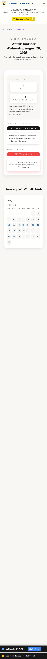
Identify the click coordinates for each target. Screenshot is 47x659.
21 (28, 231)
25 (14, 236)
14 (28, 225)
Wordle (9, 29)
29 (33, 236)
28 (28, 236)
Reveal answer (23, 154)
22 (33, 231)
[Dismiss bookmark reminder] (43, 656)
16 (38, 225)
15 (33, 225)
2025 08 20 (19, 29)
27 (23, 236)
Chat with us (34, 649)
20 (23, 231)
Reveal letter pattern (23, 128)
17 (9, 231)
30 (38, 236)
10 (9, 225)
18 (14, 231)
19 (19, 231)
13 (23, 225)
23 (38, 231)
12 (19, 225)
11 (14, 225)
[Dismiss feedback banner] (43, 649)
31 (9, 242)
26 (18, 236)
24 (9, 236)
